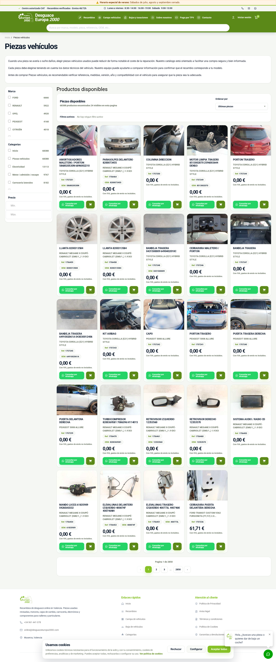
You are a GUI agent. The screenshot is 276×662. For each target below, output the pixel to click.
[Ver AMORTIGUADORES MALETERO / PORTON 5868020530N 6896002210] (90, 204)
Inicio (128, 603)
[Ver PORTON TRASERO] (264, 204)
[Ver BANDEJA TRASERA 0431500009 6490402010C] (177, 290)
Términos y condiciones (210, 619)
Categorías (131, 634)
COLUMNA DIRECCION (158, 159)
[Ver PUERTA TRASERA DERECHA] (264, 375)
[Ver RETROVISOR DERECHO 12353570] (220, 461)
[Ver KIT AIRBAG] (134, 375)
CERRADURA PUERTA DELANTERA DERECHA (202, 506)
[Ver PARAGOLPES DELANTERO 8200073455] (134, 204)
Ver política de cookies (151, 653)
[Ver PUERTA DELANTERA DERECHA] (90, 461)
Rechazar (176, 649)
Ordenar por (221, 99)
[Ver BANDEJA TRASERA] (264, 290)
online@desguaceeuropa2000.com (41, 630)
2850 (178, 569)
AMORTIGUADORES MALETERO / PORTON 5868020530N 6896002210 (74, 162)
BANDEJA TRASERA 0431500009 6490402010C (161, 250)
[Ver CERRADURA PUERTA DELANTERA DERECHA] (220, 546)
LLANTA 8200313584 (71, 248)
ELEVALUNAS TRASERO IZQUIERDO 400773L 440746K (163, 506)
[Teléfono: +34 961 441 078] (242, 8)
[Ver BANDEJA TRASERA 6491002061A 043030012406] (90, 375)
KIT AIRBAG (109, 333)
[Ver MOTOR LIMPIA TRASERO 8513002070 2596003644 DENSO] (220, 204)
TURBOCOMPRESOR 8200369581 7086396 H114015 (120, 421)
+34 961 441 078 (32, 622)
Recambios (89, 17)
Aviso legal (204, 611)
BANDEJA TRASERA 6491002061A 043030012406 (75, 335)
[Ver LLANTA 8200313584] (90, 290)
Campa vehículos (112, 17)
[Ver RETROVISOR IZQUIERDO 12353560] (177, 461)
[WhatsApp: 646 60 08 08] (255, 8)
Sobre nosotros (164, 17)
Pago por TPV (187, 17)
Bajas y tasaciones (138, 17)
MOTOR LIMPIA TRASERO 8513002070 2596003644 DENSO (204, 162)
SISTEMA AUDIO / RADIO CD (249, 419)
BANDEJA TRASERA (244, 248)
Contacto (206, 17)
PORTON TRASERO (244, 159)
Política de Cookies (208, 626)
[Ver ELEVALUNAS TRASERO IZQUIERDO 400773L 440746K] (177, 546)
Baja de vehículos (134, 626)
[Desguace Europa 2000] (26, 599)
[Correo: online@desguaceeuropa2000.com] (248, 8)
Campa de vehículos (135, 619)
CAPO (149, 333)
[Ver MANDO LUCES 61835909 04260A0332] (90, 546)
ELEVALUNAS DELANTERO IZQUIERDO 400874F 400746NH (118, 507)
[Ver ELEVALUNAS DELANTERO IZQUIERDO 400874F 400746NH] (134, 546)
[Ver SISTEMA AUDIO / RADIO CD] (264, 461)
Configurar (196, 649)
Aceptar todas (219, 649)
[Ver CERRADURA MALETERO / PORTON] (220, 290)
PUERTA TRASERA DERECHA (249, 333)
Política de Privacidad (210, 603)
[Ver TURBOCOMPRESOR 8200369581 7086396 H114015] (134, 461)
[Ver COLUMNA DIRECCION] (177, 204)
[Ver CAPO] (177, 375)
